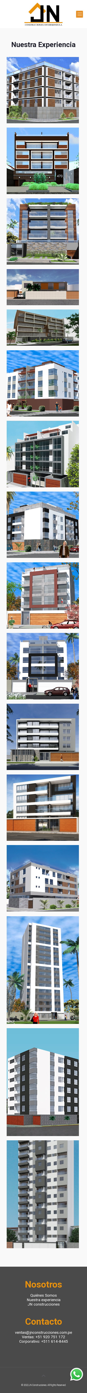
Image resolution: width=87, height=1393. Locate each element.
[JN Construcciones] (43, 14)
